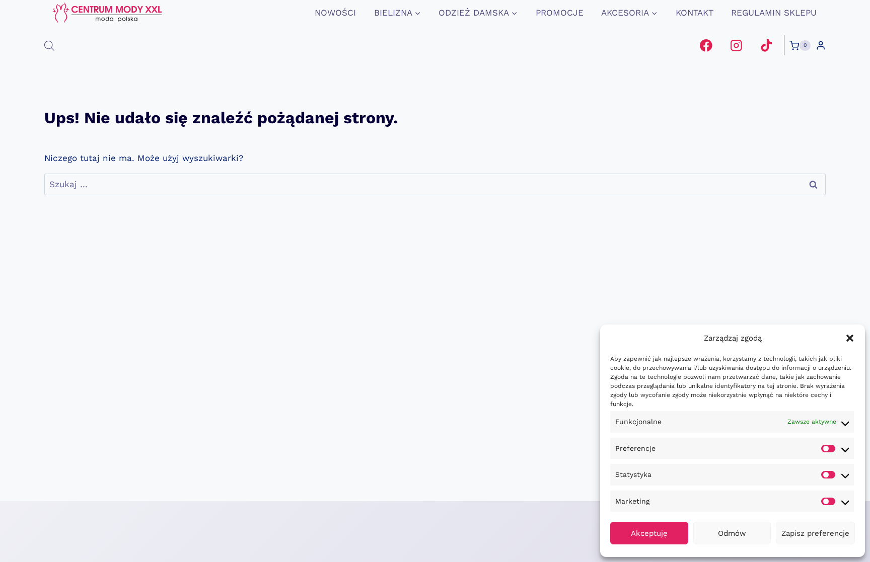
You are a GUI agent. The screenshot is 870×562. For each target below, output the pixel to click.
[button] (850, 338)
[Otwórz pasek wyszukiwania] (49, 46)
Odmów (732, 533)
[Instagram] (736, 45)
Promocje (560, 13)
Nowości (335, 13)
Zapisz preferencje (815, 533)
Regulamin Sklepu (774, 13)
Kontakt (694, 13)
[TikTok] (766, 45)
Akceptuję (649, 533)
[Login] (821, 45)
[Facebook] (706, 45)
